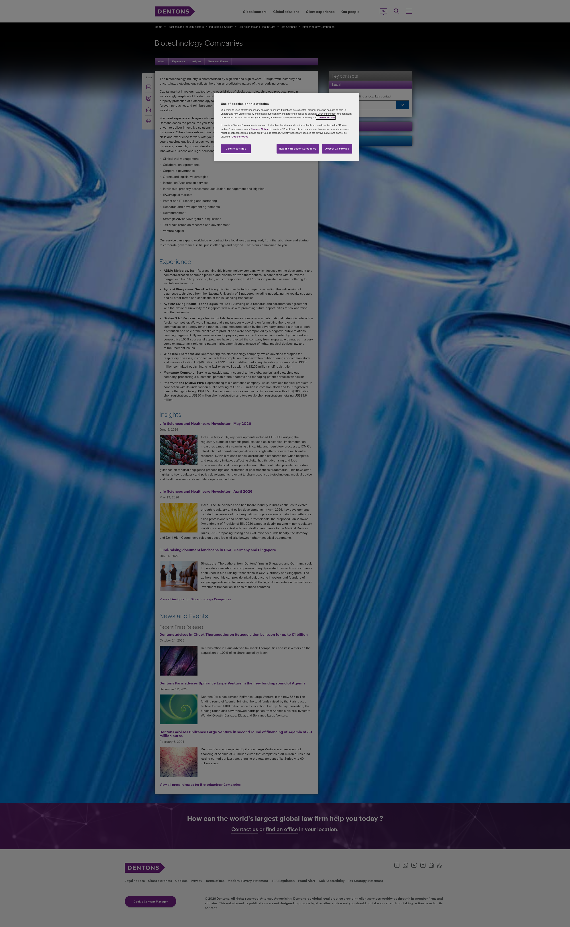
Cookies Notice (326, 117)
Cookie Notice (240, 136)
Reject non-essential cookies (297, 148)
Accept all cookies (337, 148)
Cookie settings (236, 148)
